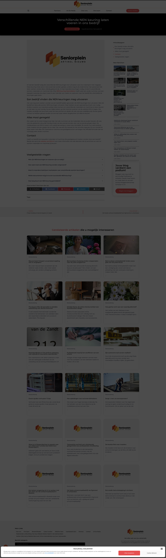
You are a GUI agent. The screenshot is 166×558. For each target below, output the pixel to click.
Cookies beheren (152, 553)
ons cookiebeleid (49, 553)
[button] (162, 549)
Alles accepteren (129, 553)
